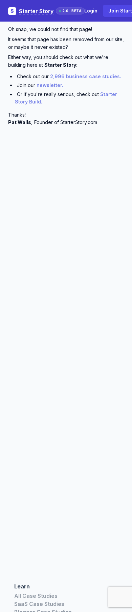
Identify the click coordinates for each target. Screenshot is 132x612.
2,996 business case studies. (85, 76)
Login (90, 10)
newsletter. (50, 85)
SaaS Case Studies (39, 604)
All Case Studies (36, 595)
